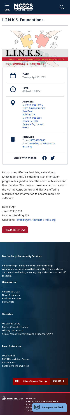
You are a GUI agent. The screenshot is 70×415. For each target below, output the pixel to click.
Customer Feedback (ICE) (15, 365)
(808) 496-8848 (37, 140)
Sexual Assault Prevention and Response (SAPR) (27, 333)
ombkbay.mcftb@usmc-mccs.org (36, 219)
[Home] (23, 7)
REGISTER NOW (14, 230)
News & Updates (11, 295)
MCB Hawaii (8, 355)
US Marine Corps (11, 323)
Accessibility (31, 404)
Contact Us (8, 301)
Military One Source (12, 330)
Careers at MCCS (11, 291)
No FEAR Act (31, 398)
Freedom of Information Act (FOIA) (42, 401)
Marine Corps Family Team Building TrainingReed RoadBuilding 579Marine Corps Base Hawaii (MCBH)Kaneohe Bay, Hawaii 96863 (33, 116)
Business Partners (11, 298)
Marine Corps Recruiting (15, 327)
